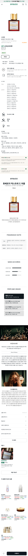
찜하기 (3, 553)
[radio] (1, 460)
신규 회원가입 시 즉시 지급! (14, 1)
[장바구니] (23, 4)
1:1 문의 (14, 440)
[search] (26, 4)
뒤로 (2, 4)
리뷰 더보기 (14, 472)
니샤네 (3, 37)
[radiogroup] (7, 460)
